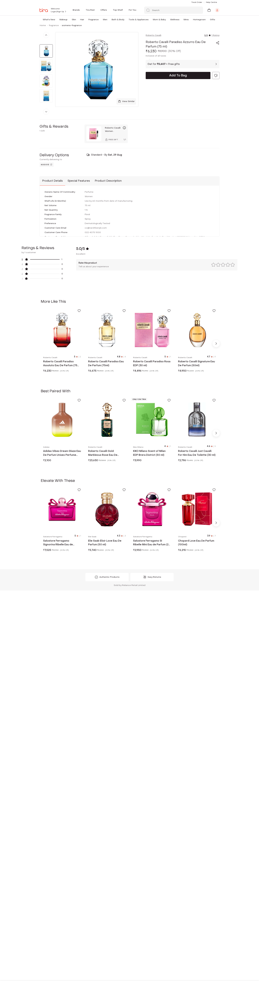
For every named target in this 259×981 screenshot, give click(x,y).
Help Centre (211, 2)
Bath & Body (118, 19)
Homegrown (199, 19)
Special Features (79, 181)
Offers (103, 10)
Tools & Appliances (139, 19)
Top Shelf (118, 10)
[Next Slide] (216, 343)
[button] (55, 19)
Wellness (174, 19)
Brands (76, 10)
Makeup (63, 19)
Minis (186, 19)
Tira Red (90, 10)
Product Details (52, 181)
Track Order (196, 2)
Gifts (212, 19)
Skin (74, 19)
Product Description (108, 181)
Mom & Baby (159, 19)
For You (132, 10)
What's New (49, 19)
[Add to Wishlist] (79, 311)
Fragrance (93, 19)
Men (105, 19)
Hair (82, 19)
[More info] (124, 127)
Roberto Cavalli (153, 35)
